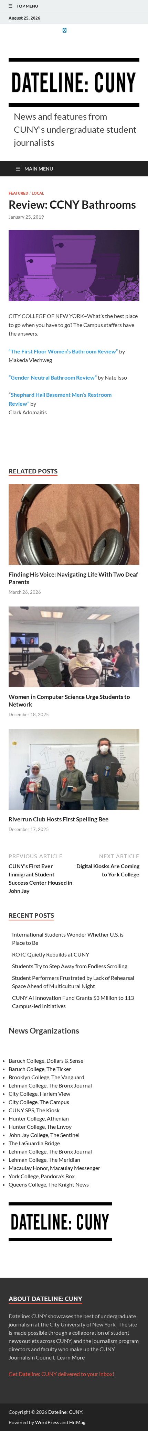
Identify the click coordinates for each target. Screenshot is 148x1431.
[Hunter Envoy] (64, 30)
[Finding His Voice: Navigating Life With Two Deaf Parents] (74, 526)
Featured (18, 193)
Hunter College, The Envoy (40, 1126)
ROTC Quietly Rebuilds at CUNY (50, 954)
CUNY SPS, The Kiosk (34, 1110)
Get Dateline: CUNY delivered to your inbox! (61, 1373)
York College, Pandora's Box (42, 1176)
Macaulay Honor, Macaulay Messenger (54, 1168)
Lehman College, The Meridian (44, 1159)
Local (38, 193)
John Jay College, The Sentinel (44, 1135)
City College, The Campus (39, 1102)
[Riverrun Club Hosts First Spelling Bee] (74, 771)
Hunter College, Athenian (39, 1118)
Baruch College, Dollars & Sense (46, 1060)
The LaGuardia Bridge (34, 1143)
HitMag (77, 1422)
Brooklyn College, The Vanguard (46, 1077)
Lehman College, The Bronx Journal (50, 1085)
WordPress (47, 1422)
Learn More (71, 1357)
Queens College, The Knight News (49, 1184)
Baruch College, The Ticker (40, 1069)
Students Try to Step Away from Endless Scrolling (69, 966)
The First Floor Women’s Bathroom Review (63, 351)
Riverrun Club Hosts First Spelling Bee (58, 819)
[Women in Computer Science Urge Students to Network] (74, 649)
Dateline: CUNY (65, 1412)
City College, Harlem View (39, 1093)
